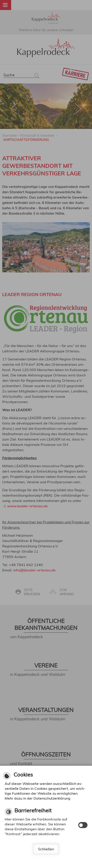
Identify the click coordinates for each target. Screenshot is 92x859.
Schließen (46, 849)
